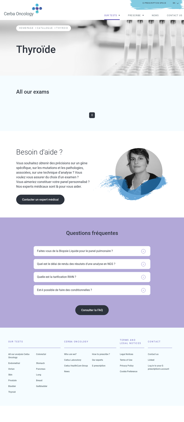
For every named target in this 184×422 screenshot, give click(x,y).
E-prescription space (154, 3)
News (155, 16)
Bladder (12, 386)
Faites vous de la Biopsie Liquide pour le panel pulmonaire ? (75, 251)
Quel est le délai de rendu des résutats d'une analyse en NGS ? (76, 264)
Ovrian (11, 369)
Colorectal (41, 354)
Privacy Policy (127, 365)
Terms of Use (126, 360)
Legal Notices (126, 354)
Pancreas (40, 369)
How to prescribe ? (101, 354)
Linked (151, 360)
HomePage (26, 28)
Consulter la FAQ (92, 310)
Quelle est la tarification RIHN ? (56, 277)
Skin (10, 374)
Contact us (174, 16)
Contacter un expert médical (40, 199)
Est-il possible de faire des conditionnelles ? (64, 290)
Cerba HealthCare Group (76, 365)
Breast (39, 380)
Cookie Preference (128, 371)
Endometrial (14, 363)
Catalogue (45, 28)
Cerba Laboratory (72, 360)
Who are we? (70, 354)
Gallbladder (41, 386)
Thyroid (12, 392)
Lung (38, 374)
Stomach (40, 363)
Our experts (97, 360)
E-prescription (98, 365)
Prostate (12, 380)
